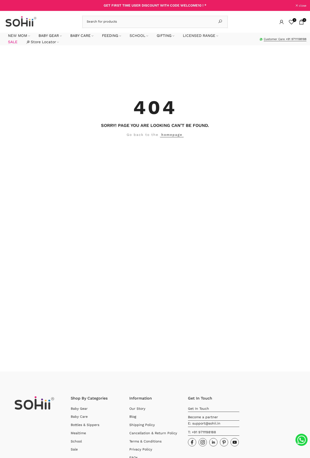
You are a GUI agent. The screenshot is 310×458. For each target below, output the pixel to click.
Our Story (137, 408)
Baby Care (79, 416)
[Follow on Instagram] (203, 442)
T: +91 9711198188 (202, 432)
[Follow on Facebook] (192, 442)
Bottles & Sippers (85, 425)
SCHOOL (137, 35)
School (76, 441)
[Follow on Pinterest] (224, 442)
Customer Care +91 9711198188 (285, 39)
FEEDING (110, 35)
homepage (171, 135)
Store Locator (43, 42)
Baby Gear (79, 408)
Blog (132, 416)
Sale (74, 449)
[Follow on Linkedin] (213, 442)
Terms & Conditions (145, 441)
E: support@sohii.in (204, 423)
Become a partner (203, 417)
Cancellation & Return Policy (153, 433)
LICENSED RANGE (199, 35)
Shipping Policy (142, 425)
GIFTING (164, 35)
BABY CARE (80, 35)
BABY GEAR (49, 35)
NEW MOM (17, 35)
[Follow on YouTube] (235, 442)
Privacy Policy (140, 449)
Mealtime (78, 433)
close (10, 5)
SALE (12, 42)
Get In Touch (198, 408)
